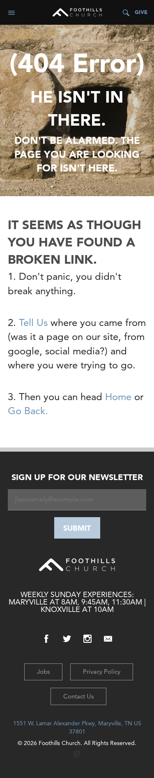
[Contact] (108, 639)
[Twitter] (67, 639)
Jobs (43, 671)
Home (118, 397)
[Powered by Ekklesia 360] (77, 754)
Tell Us (33, 322)
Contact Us (78, 696)
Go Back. (28, 411)
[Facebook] (46, 639)
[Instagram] (87, 639)
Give (141, 12)
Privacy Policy (101, 671)
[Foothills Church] (77, 12)
